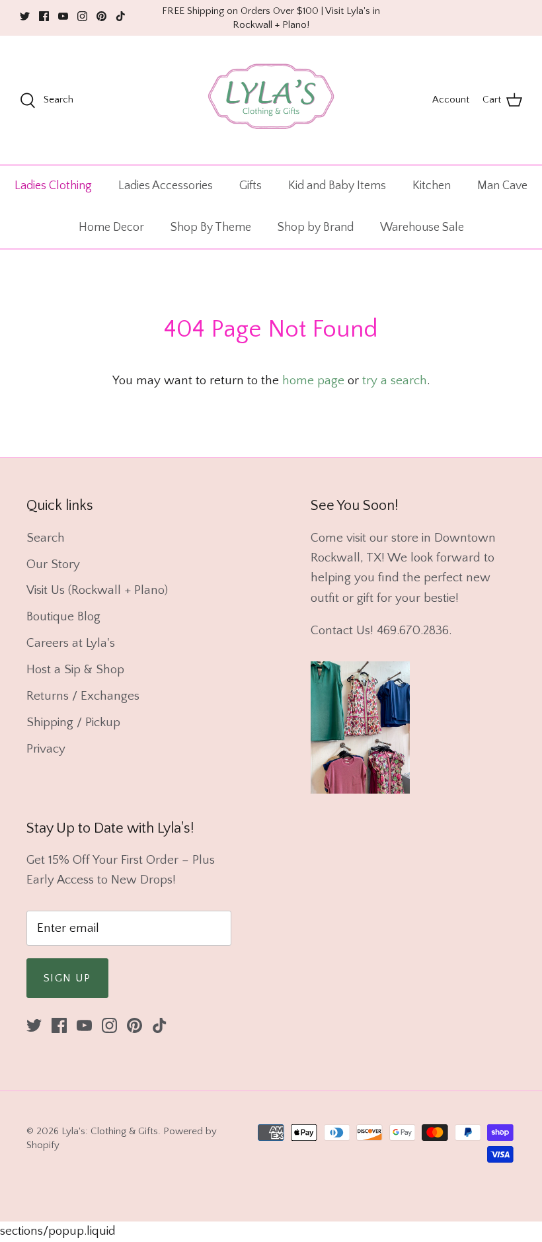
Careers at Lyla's (70, 643)
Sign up (67, 978)
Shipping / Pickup (73, 722)
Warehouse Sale (422, 227)
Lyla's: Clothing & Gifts (109, 1131)
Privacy (45, 749)
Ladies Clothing (53, 185)
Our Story (53, 564)
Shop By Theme (211, 227)
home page (313, 381)
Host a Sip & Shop (75, 670)
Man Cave (502, 185)
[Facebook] (44, 16)
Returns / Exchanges (82, 696)
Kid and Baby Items (337, 185)
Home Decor (111, 227)
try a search (394, 381)
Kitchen (431, 185)
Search (45, 538)
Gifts (250, 185)
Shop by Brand (316, 227)
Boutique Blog (63, 617)
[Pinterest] (101, 16)
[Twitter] (25, 16)
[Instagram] (82, 16)
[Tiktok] (121, 16)
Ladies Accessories (165, 185)
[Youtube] (63, 16)
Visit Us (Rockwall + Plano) (97, 590)
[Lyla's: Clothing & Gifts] (271, 100)
